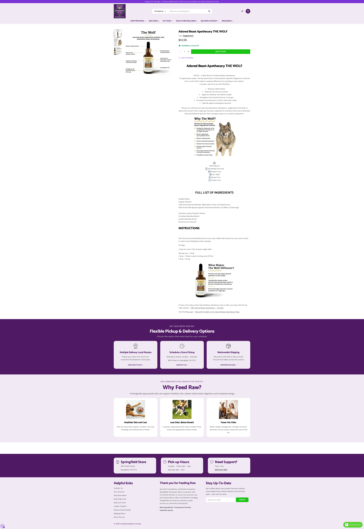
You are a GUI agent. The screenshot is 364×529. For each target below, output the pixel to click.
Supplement (188, 36)
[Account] (242, 11)
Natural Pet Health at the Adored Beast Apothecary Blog (217, 312)
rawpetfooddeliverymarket (130, 524)
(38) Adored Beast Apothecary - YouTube (207, 308)
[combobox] (182, 11)
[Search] (209, 11)
